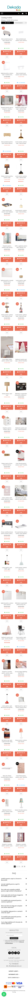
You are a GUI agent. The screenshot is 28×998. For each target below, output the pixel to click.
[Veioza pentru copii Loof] (7, 386)
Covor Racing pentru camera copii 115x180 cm (21, 464)
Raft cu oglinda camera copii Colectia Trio (21, 246)
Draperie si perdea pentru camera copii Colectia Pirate (7, 672)
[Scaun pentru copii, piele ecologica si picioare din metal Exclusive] (21, 630)
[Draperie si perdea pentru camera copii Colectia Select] (7, 837)
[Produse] (2, 14)
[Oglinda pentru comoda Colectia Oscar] (7, 273)
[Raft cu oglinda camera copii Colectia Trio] (21, 238)
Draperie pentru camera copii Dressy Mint (7, 246)
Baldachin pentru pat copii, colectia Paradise (21, 360)
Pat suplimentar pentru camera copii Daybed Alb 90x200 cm (21, 532)
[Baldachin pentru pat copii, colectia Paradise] (21, 347)
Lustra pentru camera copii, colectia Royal (21, 142)
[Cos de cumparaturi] (22, 13)
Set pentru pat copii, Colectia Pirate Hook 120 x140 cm (7, 740)
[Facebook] (9, 953)
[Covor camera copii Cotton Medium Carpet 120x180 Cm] (7, 490)
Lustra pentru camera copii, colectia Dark (21, 176)
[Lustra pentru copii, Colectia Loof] (21, 273)
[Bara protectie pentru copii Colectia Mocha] (7, 134)
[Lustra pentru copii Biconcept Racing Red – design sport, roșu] (7, 698)
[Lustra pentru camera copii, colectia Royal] (21, 134)
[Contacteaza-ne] (18, 13)
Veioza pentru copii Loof (7, 394)
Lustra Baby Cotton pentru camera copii (7, 360)
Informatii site (13, 974)
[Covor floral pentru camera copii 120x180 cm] (21, 768)
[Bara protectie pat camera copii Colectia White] (21, 31)
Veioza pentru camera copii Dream (21, 740)
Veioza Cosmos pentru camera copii (7, 176)
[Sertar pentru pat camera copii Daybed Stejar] (7, 203)
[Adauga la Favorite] (7, 57)
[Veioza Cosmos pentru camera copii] (7, 169)
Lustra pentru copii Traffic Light (7, 568)
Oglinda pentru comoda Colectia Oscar (7, 281)
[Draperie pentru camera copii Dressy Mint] (7, 238)
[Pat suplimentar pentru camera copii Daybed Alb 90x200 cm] (21, 525)
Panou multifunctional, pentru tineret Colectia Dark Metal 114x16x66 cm (7, 532)
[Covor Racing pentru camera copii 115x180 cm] (21, 456)
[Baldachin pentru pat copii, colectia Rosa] (21, 100)
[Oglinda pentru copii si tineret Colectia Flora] (21, 698)
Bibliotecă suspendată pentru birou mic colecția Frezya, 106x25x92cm (21, 603)
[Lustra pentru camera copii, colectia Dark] (21, 169)
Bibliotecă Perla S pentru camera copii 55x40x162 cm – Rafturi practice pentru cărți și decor (7, 810)
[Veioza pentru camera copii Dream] (21, 733)
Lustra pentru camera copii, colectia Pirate (21, 315)
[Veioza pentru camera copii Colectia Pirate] (7, 307)
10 (22, 866)
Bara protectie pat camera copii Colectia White (21, 39)
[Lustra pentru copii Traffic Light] (7, 559)
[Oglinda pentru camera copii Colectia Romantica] (7, 595)
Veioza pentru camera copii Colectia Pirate (7, 315)
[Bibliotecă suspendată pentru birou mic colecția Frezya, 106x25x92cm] (21, 595)
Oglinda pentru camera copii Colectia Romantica (7, 603)
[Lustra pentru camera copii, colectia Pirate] (21, 307)
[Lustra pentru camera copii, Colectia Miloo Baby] (21, 203)
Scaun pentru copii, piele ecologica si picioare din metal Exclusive (21, 638)
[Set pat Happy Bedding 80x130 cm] (21, 664)
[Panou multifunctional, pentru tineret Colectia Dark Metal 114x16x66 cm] (7, 525)
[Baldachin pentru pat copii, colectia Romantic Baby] (21, 420)
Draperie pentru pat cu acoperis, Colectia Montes (7, 108)
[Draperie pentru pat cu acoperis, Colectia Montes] (7, 100)
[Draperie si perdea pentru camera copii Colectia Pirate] (7, 664)
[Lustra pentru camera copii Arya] (21, 560)
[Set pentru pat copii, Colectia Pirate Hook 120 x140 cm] (7, 733)
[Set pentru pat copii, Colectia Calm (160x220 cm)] (21, 490)
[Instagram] (18, 953)
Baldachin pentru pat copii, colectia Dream (7, 638)
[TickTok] (15, 953)
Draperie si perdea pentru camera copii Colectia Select (7, 845)
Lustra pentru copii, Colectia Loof (21, 281)
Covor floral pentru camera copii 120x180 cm (21, 776)
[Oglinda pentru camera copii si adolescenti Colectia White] (7, 66)
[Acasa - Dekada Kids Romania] (14, 8)
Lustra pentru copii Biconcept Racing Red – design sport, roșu (7, 706)
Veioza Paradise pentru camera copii (21, 810)
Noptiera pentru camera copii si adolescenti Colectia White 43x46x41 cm (7, 428)
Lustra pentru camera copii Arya (21, 568)
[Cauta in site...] (26, 13)
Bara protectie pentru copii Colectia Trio (7, 39)
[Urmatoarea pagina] (25, 866)
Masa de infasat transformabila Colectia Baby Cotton (7, 776)
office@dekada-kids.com (15, 966)
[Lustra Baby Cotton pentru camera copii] (7, 347)
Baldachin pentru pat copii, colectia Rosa (21, 108)
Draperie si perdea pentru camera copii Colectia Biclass (21, 845)
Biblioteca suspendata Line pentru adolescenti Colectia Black (21, 394)
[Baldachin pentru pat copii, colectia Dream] (7, 630)
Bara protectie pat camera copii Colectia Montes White (21, 74)
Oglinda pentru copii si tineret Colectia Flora (21, 706)
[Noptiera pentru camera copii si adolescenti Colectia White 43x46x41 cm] (7, 420)
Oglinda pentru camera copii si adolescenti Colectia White (7, 74)
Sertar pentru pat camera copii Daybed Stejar (7, 211)
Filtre (8, 22)
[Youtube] (12, 953)
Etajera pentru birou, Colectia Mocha (7, 464)
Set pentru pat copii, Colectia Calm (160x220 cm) (21, 498)
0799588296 (15, 964)
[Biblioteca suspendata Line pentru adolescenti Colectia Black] (21, 386)
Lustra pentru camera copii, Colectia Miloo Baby (21, 211)
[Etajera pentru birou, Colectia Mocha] (7, 455)
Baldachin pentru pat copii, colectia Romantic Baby (21, 428)
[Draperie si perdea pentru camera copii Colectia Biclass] (21, 837)
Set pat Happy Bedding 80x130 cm (21, 672)
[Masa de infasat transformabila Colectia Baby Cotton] (7, 768)
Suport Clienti (13, 971)
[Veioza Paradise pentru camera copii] (21, 803)
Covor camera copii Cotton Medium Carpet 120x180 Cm (7, 498)
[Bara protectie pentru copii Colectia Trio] (7, 31)
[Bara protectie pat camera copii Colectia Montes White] (21, 66)
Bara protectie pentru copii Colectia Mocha (7, 142)
